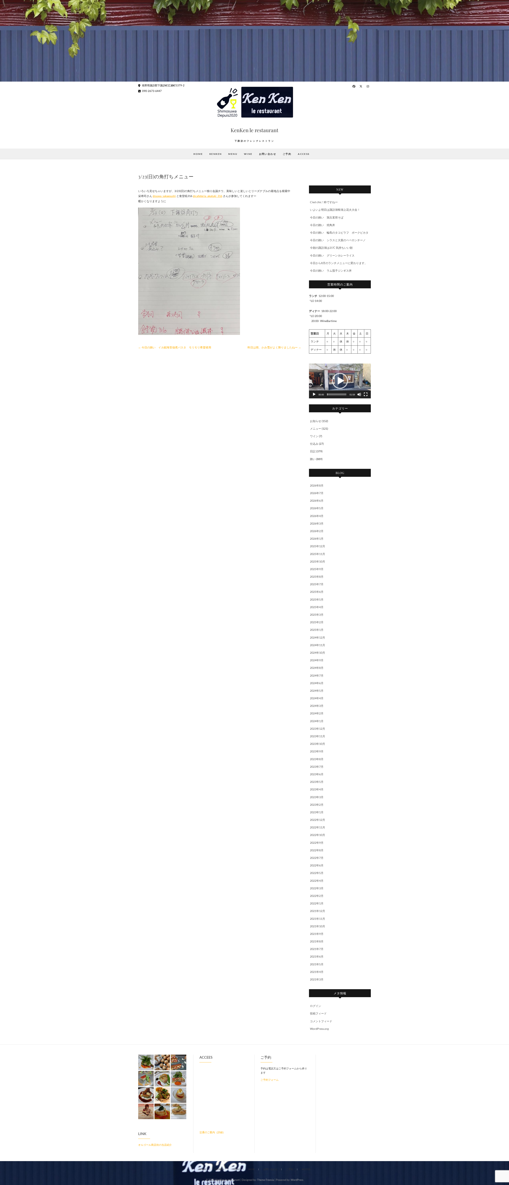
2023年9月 (316, 751)
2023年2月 (316, 804)
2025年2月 (316, 622)
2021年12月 (317, 911)
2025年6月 (316, 591)
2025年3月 (316, 614)
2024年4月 (316, 698)
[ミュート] (359, 394)
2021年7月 (316, 949)
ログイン (315, 1005)
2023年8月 (316, 759)
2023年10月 (317, 743)
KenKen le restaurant (254, 130)
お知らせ (315, 421)
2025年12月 (317, 546)
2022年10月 (317, 835)
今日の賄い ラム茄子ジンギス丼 (331, 270)
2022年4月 (316, 880)
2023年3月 (316, 797)
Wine (248, 153)
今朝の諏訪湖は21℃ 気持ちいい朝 (331, 247)
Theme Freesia (265, 1179)
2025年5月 (316, 599)
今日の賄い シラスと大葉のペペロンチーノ (338, 240)
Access (303, 153)
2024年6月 (316, 683)
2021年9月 (316, 933)
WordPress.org (319, 1028)
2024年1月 (316, 721)
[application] (340, 381)
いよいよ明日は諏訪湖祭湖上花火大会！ (335, 209)
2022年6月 (316, 865)
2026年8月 (316, 485)
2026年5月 (316, 508)
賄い (313, 459)
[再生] (314, 394)
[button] (340, 381)
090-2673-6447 (152, 91)
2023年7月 (316, 766)
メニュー (315, 428)
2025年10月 (317, 561)
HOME (198, 153)
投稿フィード (318, 1013)
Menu (232, 153)
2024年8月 (316, 667)
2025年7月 (316, 584)
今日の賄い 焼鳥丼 (322, 225)
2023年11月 (317, 736)
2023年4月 (316, 789)
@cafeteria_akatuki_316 (207, 196)
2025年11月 (317, 554)
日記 (313, 451)
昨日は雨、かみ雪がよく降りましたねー (274, 347)
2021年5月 (316, 964)
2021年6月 (316, 956)
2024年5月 (316, 690)
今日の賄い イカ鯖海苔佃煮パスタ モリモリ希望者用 (174, 347)
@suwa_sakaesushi (164, 196)
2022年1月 (316, 903)
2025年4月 (316, 607)
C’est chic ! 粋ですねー (324, 202)
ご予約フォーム (269, 1079)
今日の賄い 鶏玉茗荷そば (326, 217)
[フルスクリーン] (366, 394)
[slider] (336, 394)
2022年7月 (316, 857)
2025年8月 (316, 576)
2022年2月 (316, 895)
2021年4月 (316, 971)
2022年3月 (316, 888)
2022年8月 (316, 850)
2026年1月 (316, 538)
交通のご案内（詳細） (212, 1132)
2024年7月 (316, 675)
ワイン (314, 436)
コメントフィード (321, 1021)
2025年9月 (316, 569)
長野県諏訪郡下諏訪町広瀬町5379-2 (163, 85)
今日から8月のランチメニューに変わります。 (338, 263)
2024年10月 (317, 652)
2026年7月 (316, 493)
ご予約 (287, 153)
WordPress (297, 1179)
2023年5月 (316, 781)
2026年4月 (316, 516)
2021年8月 (316, 941)
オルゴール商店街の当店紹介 (155, 1144)
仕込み (314, 443)
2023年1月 (316, 812)
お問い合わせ (267, 153)
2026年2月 (316, 531)
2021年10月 (317, 926)
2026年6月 (316, 500)
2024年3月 (316, 705)
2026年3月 (316, 523)
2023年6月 (316, 774)
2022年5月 (316, 873)
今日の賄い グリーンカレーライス (332, 255)
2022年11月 (317, 827)
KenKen (215, 153)
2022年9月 (316, 842)
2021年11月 (317, 918)
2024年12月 (317, 637)
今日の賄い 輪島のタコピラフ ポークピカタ (339, 232)
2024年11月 (317, 645)
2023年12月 (317, 728)
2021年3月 (316, 979)
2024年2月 (316, 713)
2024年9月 (316, 660)
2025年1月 (316, 629)
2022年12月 (317, 819)
